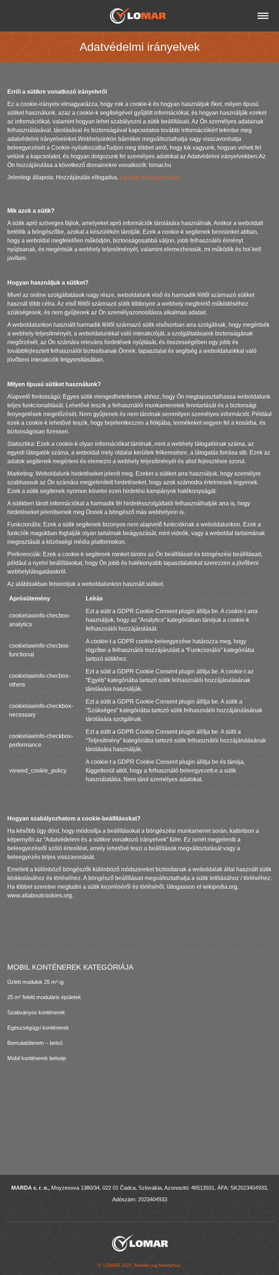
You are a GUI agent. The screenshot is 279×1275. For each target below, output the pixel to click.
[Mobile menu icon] (263, 15)
